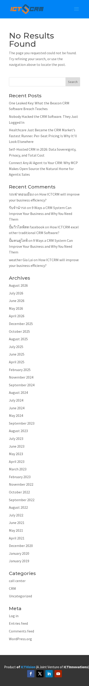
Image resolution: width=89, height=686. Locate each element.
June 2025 (16, 354)
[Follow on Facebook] (30, 673)
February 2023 (20, 477)
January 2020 (19, 553)
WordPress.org (20, 639)
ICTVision (28, 667)
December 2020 (21, 545)
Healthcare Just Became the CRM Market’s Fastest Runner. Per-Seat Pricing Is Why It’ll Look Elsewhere (43, 136)
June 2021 (16, 522)
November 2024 (21, 377)
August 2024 (18, 392)
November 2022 (21, 484)
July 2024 (16, 400)
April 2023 (16, 461)
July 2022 (16, 515)
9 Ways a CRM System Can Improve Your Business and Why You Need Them (40, 213)
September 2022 (21, 500)
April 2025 (16, 362)
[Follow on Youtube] (58, 673)
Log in (13, 616)
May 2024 (16, 415)
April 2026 (16, 316)
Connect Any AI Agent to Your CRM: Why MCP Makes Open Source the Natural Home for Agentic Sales (43, 168)
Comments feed (21, 631)
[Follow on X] (40, 673)
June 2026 (16, 300)
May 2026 (16, 308)
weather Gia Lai (21, 260)
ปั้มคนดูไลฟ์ (18, 240)
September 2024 (21, 385)
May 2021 (16, 530)
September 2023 (21, 423)
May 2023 (16, 453)
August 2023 (18, 430)
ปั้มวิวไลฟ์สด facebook (26, 227)
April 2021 (16, 538)
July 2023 (16, 438)
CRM (12, 588)
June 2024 (16, 408)
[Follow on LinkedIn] (49, 673)
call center (17, 580)
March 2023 (17, 469)
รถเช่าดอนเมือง (21, 194)
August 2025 (18, 339)
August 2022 (18, 507)
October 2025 (19, 331)
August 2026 (18, 285)
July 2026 (16, 293)
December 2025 (21, 323)
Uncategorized (20, 596)
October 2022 (19, 492)
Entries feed (18, 623)
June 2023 (16, 446)
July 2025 (16, 346)
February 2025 (20, 369)
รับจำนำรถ (17, 207)
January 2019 (19, 561)
